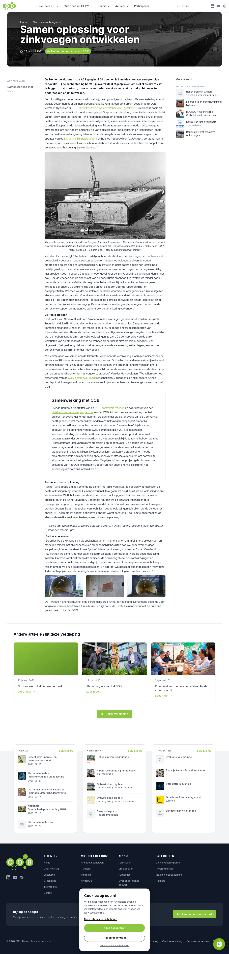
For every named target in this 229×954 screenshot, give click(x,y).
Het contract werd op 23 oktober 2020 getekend (105, 108)
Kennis (102, 6)
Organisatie (50, 880)
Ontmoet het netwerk (92, 862)
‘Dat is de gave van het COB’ (104, 686)
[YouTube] (218, 6)
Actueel (120, 6)
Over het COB (46, 6)
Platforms (86, 874)
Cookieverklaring (172, 941)
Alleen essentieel (114, 937)
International (50, 886)
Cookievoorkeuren (197, 941)
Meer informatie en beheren (100, 919)
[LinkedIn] (212, 6)
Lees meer (24, 691)
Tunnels (85, 868)
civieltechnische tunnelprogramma (72, 412)
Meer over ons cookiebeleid (114, 945)
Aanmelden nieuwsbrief (197, 914)
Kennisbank (125, 862)
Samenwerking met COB (20, 89)
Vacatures (49, 874)
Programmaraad (165, 868)
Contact (48, 892)
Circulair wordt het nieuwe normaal (40, 686)
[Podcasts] (224, 6)
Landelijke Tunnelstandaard (80, 138)
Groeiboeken (126, 868)
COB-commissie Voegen (83, 378)
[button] (219, 944)
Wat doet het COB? (76, 6)
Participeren (142, 6)
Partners (160, 880)
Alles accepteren (114, 927)
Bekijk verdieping (117, 714)
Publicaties (124, 874)
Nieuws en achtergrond (47, 22)
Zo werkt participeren (168, 862)
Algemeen (51, 856)
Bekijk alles (66, 750)
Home (23, 22)
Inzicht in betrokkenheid (169, 874)
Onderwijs (86, 880)
